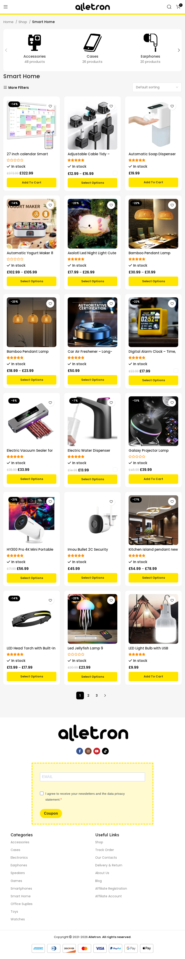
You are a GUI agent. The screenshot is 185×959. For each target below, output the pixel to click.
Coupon (51, 813)
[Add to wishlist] (50, 106)
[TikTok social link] (105, 751)
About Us (102, 873)
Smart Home (21, 896)
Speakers (18, 873)
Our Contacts (106, 857)
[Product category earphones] (150, 50)
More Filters (18, 87)
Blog (98, 881)
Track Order (104, 850)
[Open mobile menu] (5, 6)
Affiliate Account (108, 896)
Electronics (19, 857)
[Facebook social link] (79, 751)
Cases (15, 850)
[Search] (169, 6)
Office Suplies (21, 904)
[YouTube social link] (96, 751)
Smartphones (21, 888)
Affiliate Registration (111, 888)
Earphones (19, 865)
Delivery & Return (108, 865)
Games (16, 881)
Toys (14, 911)
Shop (23, 21)
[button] (31, 182)
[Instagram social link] (88, 751)
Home (8, 21)
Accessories (20, 842)
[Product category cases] (92, 50)
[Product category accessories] (34, 50)
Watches (18, 919)
